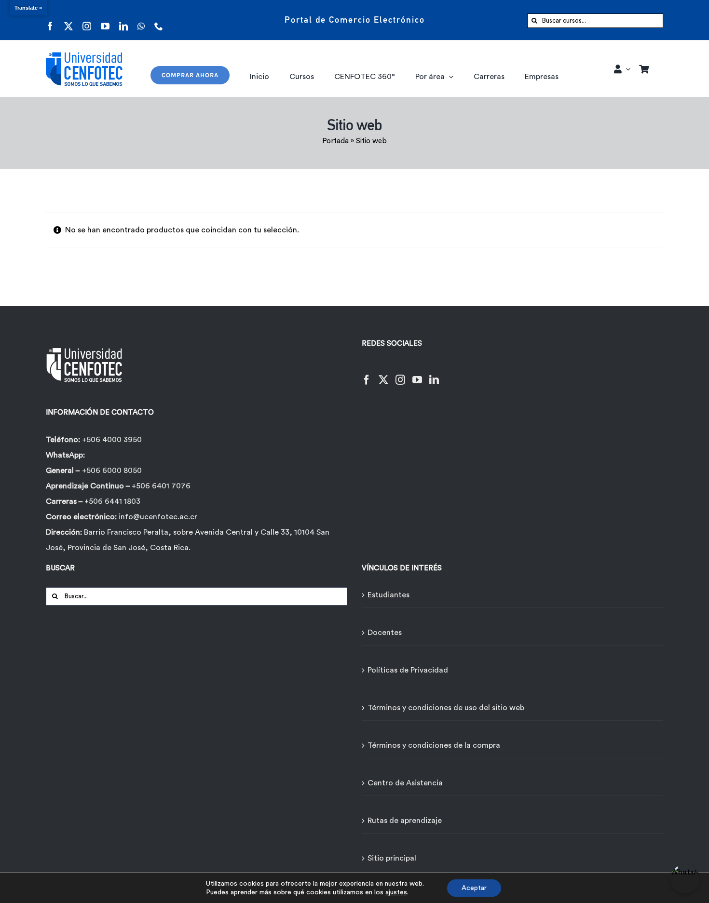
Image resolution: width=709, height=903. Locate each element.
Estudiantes (388, 595)
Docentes (385, 632)
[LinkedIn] (434, 374)
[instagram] (86, 20)
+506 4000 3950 (112, 440)
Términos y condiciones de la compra (434, 745)
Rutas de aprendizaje (405, 820)
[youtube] (105, 20)
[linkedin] (123, 20)
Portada (335, 141)
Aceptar (474, 888)
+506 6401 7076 (161, 486)
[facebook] (50, 20)
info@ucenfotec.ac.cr (158, 517)
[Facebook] (366, 374)
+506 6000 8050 (112, 470)
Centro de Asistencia (405, 783)
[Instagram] (400, 374)
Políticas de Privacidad (408, 670)
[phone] (158, 20)
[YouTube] (417, 374)
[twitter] (68, 20)
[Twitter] (383, 374)
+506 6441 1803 (112, 501)
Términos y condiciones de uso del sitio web (446, 708)
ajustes (396, 892)
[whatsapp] (141, 20)
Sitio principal (392, 858)
